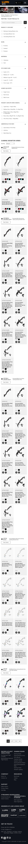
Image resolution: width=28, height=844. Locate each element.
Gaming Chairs (17, 767)
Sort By (3, 143)
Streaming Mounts (5, 797)
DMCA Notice (4, 786)
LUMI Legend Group (17, 806)
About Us (3, 776)
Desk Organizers (18, 801)
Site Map (3, 790)
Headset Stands (18, 759)
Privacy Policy (4, 788)
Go (25, 22)
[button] (25, 9)
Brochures (16, 776)
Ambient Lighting (18, 769)
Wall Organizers (18, 799)
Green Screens (5, 798)
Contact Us (4, 778)
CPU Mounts (17, 757)
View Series (6, 151)
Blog (15, 779)
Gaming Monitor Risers (19, 762)
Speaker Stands (18, 761)
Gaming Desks (17, 753)
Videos (15, 778)
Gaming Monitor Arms (19, 755)
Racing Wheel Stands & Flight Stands (7, 759)
